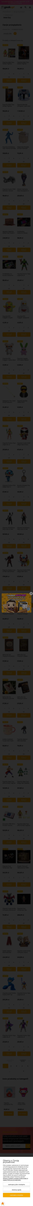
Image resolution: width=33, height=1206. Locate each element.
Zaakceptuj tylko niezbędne (16, 1184)
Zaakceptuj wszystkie (16, 1195)
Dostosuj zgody (16, 1190)
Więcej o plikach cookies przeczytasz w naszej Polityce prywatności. (15, 1179)
